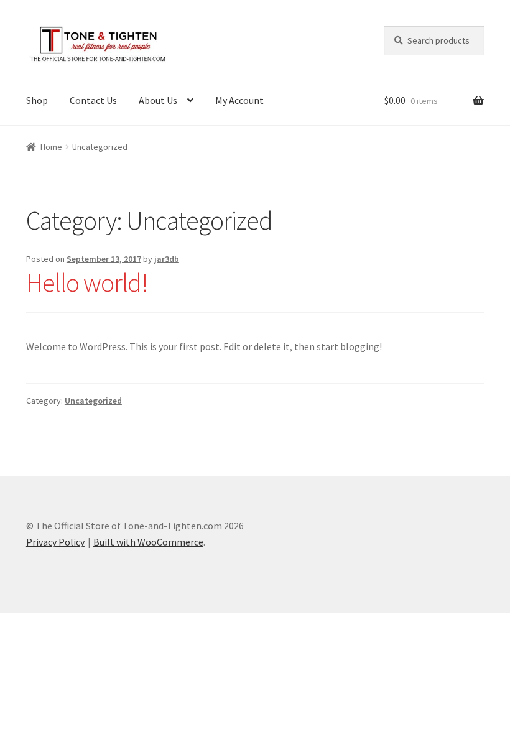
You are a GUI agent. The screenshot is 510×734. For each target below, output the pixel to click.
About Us (158, 100)
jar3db (166, 258)
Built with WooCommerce (148, 542)
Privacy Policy (55, 542)
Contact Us (93, 100)
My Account (239, 100)
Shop (37, 100)
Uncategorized (93, 400)
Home (51, 146)
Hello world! (87, 282)
